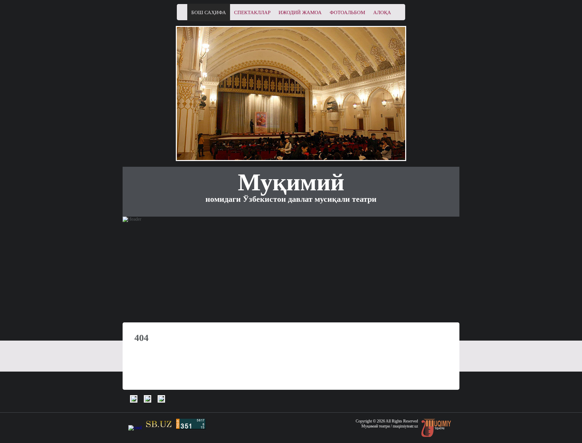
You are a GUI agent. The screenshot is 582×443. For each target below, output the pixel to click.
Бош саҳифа (208, 12)
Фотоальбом (347, 12)
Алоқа (382, 12)
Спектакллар (252, 12)
